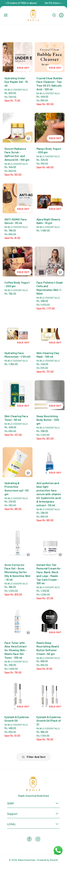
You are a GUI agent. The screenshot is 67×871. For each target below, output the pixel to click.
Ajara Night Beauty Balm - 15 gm (48, 220)
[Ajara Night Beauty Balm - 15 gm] (49, 198)
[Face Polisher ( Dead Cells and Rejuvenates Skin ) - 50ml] (49, 261)
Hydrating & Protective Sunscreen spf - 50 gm (16, 488)
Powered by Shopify (47, 860)
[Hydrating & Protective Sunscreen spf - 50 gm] (18, 462)
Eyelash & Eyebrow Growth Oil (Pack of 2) (48, 720)
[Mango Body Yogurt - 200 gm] (49, 128)
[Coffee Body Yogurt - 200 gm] (18, 261)
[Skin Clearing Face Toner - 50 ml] (18, 395)
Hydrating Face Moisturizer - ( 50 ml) (17, 354)
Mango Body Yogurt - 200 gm (48, 150)
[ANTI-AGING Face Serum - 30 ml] (18, 198)
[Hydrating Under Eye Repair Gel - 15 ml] (18, 57)
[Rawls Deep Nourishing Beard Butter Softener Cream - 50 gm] (49, 622)
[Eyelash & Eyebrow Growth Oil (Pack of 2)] (49, 696)
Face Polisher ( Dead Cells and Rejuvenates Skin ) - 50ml (49, 288)
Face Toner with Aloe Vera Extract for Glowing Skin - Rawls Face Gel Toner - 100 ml (15, 650)
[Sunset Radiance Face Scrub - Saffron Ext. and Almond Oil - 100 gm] (18, 128)
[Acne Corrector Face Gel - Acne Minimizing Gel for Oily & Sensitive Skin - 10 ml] (18, 544)
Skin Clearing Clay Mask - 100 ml (47, 354)
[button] (6, 15)
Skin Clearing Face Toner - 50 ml (16, 417)
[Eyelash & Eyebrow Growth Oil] (18, 696)
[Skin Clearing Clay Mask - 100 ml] (49, 332)
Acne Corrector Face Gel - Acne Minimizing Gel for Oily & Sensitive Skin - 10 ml (17, 572)
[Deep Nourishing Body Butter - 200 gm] (49, 395)
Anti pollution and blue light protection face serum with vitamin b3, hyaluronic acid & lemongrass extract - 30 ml (48, 494)
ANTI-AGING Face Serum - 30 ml (15, 220)
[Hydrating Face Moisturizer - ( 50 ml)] (18, 332)
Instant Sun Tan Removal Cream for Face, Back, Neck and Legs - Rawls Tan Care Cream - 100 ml (48, 574)
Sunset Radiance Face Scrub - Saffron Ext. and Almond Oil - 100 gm (16, 154)
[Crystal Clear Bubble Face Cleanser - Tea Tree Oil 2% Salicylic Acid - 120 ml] (49, 57)
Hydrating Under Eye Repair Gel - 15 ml (16, 81)
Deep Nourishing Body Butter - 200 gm (47, 419)
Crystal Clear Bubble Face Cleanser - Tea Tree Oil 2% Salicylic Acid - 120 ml (49, 83)
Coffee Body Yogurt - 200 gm (17, 284)
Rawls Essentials (26, 860)
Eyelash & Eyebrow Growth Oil (16, 718)
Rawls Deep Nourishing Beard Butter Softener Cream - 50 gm (47, 648)
